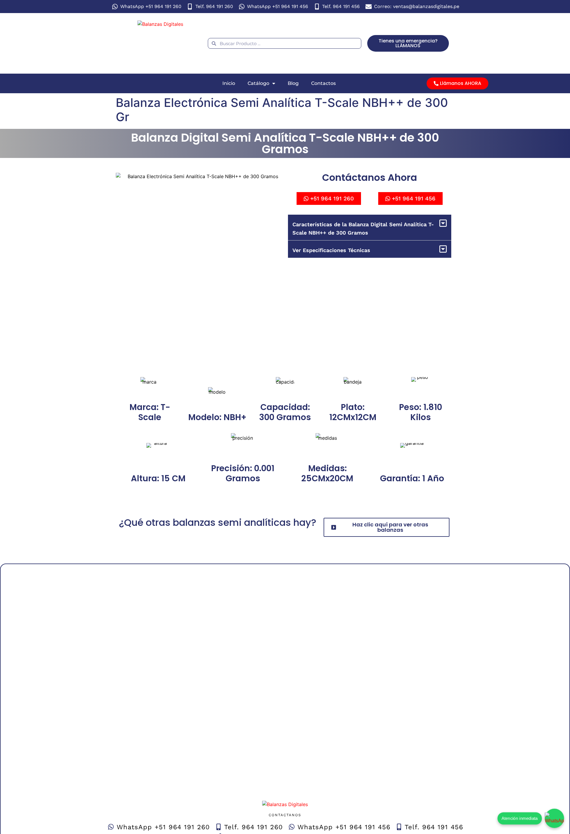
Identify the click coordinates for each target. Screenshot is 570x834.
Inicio (228, 83)
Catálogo (258, 83)
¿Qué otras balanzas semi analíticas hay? (217, 522)
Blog (293, 83)
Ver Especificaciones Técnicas (331, 250)
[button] (369, 227)
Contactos (323, 83)
